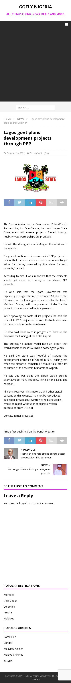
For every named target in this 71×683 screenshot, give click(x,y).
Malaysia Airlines (13, 654)
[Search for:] (35, 107)
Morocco (9, 594)
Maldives (9, 618)
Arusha (8, 612)
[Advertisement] (35, 66)
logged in (24, 503)
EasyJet (8, 660)
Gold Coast (10, 600)
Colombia (9, 606)
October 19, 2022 (16, 153)
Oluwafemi (36, 153)
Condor (8, 642)
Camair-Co (10, 637)
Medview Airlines (13, 649)
